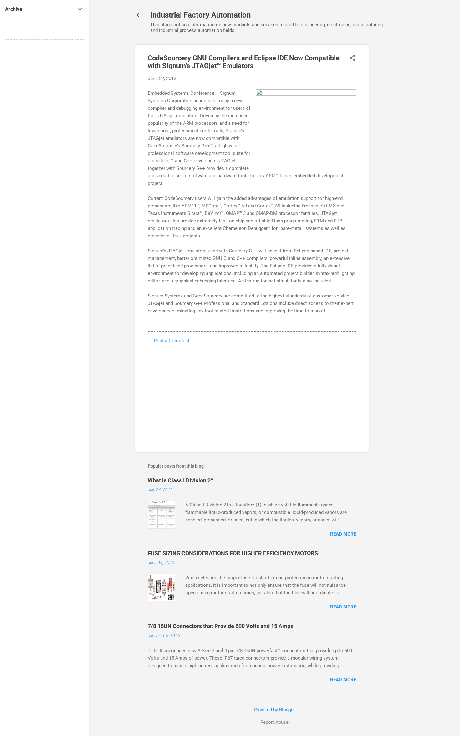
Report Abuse (274, 722)
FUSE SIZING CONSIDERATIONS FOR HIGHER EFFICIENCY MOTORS (233, 553)
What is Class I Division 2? (180, 480)
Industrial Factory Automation (200, 15)
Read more (343, 534)
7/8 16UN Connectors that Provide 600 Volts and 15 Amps (220, 626)
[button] (352, 58)
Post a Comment (171, 340)
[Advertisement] (394, 138)
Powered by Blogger (274, 710)
